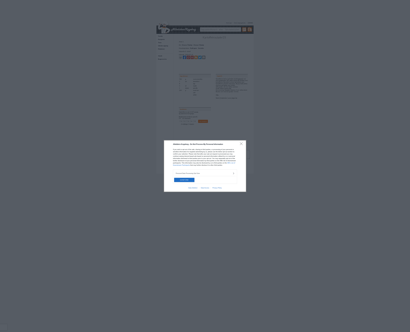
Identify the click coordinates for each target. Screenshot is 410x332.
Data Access (205, 188)
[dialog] (205, 166)
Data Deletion (193, 188)
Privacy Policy (217, 188)
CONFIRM (184, 180)
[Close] (242, 144)
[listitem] (205, 173)
